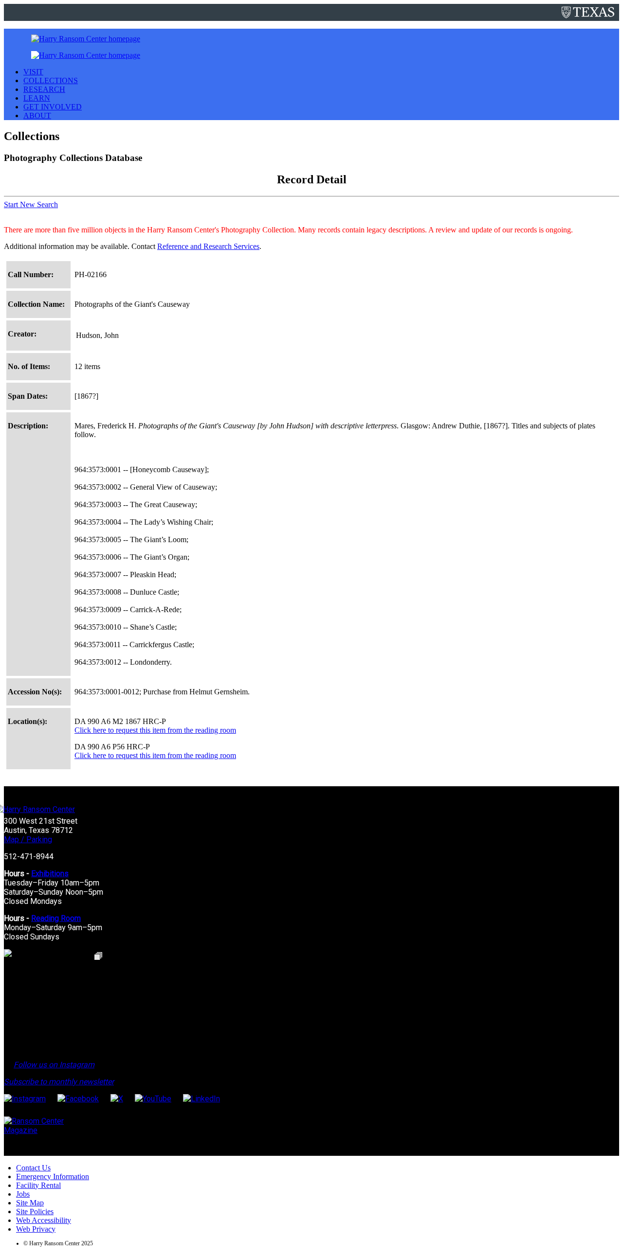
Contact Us (33, 1168)
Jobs (23, 1194)
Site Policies (35, 1211)
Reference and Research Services (208, 246)
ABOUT (37, 115)
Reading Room (56, 918)
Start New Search (31, 204)
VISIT (33, 72)
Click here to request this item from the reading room (155, 730)
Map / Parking (28, 839)
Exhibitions (50, 873)
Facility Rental (38, 1185)
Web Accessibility (43, 1220)
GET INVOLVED (52, 107)
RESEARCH (44, 89)
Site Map (30, 1203)
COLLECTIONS (50, 80)
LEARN (36, 98)
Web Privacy (35, 1229)
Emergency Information (52, 1176)
